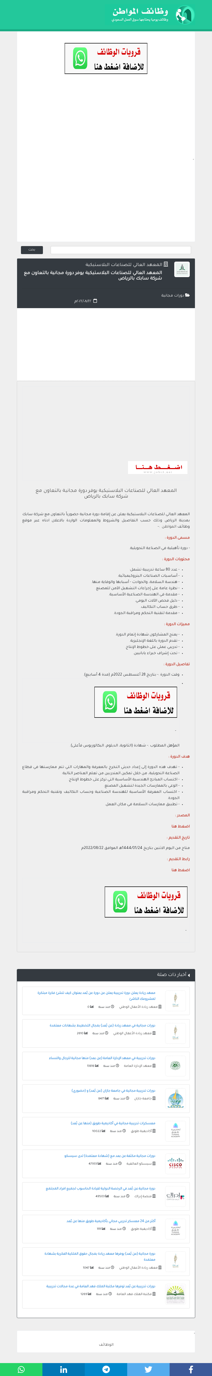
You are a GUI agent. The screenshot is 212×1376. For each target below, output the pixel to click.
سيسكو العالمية (139, 1164)
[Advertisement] (106, 120)
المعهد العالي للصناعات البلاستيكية (124, 265)
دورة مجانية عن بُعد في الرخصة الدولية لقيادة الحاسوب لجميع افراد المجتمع (100, 1189)
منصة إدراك (143, 1197)
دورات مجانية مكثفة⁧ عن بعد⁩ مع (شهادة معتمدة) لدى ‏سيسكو (109, 1156)
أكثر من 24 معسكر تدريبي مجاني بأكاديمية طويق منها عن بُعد (111, 1221)
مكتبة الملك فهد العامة (134, 1294)
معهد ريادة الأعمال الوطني (138, 1007)
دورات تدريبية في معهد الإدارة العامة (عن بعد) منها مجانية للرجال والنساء (102, 1058)
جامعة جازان (142, 1099)
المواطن (169, 527)
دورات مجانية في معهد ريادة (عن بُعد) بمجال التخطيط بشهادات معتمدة (102, 1026)
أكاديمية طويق (141, 1131)
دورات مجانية (173, 296)
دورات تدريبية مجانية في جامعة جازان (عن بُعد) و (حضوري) (113, 1091)
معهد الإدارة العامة (137, 1066)
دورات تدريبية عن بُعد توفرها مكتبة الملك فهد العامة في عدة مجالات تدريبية (101, 1287)
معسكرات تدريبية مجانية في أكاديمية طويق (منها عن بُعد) (113, 1124)
